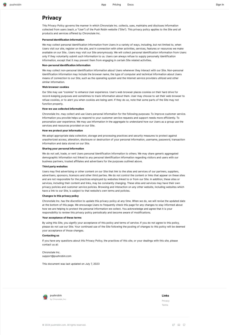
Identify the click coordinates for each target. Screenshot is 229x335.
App (103, 4)
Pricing (117, 4)
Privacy (165, 300)
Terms (165, 305)
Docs (130, 4)
